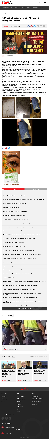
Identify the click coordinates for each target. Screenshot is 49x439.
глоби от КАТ (35, 399)
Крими (21, 8)
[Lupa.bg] (3, 56)
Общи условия (35, 396)
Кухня (18, 398)
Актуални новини (21, 399)
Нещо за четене (4, 399)
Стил (18, 403)
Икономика (27, 8)
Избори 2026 (34, 404)
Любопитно (5, 8)
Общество (35, 8)
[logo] (7, 3)
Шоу (18, 393)
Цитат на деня (20, 406)
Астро (18, 409)
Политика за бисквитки (37, 398)
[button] (30, 356)
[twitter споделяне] (34, 26)
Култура (3, 401)
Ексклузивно (5, 349)
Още (41, 7)
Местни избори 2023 (36, 401)
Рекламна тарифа (36, 395)
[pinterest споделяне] (31, 26)
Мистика (19, 404)
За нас (33, 393)
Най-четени (36, 189)
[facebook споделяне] (28, 26)
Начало (4, 12)
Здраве (18, 395)
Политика (21, 12)
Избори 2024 (34, 403)
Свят (16, 8)
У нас (12, 8)
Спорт (2, 398)
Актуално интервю (21, 408)
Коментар (19, 401)
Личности (19, 411)
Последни (13, 189)
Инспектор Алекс (20, 396)
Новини (8, 12)
